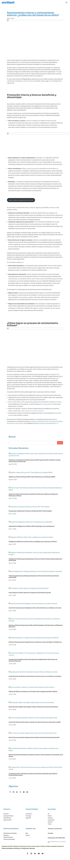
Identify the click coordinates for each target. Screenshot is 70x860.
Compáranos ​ (29, 813)
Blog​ (27, 833)
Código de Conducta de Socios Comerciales (26, 846)
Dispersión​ (6, 835)
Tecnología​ (28, 815)
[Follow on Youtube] (23, 792)
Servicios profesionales (9, 839)
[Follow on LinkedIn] (17, 792)
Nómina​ (50, 815)
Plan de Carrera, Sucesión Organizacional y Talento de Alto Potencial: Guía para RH (34, 737)
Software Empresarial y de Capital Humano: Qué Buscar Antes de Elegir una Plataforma (35, 642)
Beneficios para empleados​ (10, 833)
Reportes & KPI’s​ (7, 820)
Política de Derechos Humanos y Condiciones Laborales (18, 848)
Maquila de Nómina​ (8, 837)
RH (48, 813)
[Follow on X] (20, 792)
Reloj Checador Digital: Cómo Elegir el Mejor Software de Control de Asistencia (33, 707)
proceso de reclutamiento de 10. (49, 423)
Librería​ (27, 835)
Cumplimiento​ (51, 820)
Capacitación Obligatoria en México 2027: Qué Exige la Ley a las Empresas (32, 526)
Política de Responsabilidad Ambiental (51, 846)
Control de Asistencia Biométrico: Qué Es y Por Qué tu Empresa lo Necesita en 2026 (35, 722)
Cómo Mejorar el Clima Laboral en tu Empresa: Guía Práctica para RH (30, 592)
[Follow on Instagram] (13, 792)
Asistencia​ (50, 818)
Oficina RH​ (6, 813)
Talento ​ (50, 824)
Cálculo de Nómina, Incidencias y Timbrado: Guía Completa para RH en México (33, 691)
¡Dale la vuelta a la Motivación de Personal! (21, 200)
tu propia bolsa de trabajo (48, 404)
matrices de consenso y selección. (34, 411)
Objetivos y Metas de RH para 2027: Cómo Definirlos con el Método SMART (32, 477)
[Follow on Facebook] (10, 792)
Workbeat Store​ (7, 818)
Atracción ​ (50, 822)
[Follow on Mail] (27, 792)
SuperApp (8, 815)
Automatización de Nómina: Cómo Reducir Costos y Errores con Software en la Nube (35, 676)
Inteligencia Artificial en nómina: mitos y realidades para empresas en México (33, 541)
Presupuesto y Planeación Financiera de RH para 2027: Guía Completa (30, 511)
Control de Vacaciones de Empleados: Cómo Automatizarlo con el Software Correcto (35, 608)
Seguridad (28, 818)
